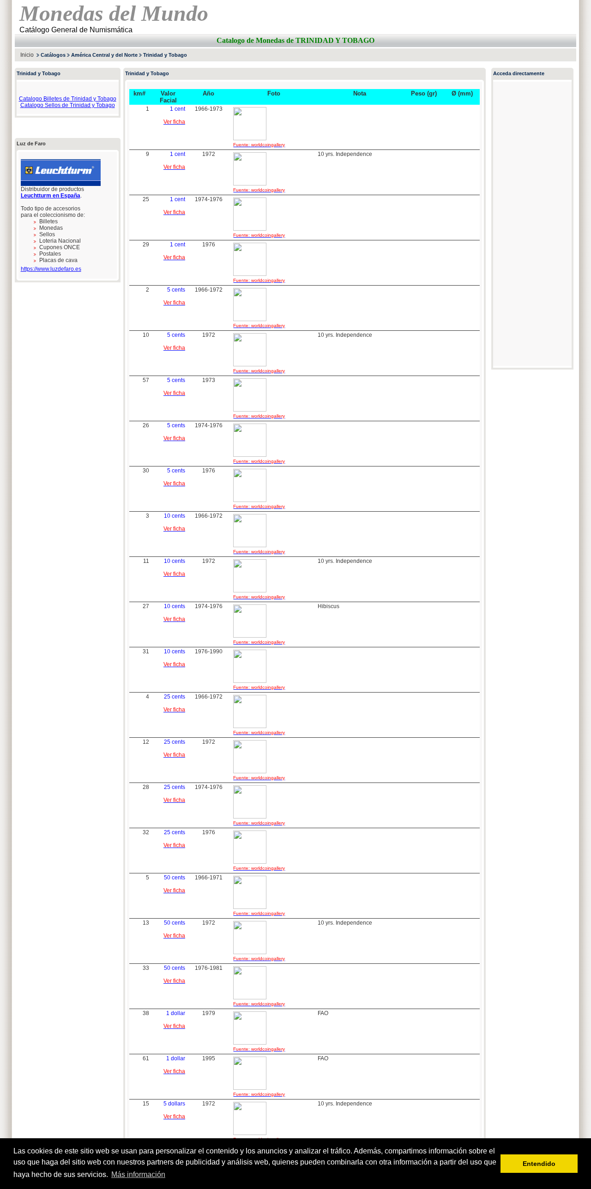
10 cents (174, 516)
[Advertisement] (468, 54)
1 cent (177, 109)
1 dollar (175, 1013)
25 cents (174, 696)
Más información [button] (138, 1174)
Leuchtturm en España (50, 195)
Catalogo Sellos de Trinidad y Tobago (67, 105)
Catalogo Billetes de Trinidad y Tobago (67, 99)
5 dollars (174, 1103)
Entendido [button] (539, 1163)
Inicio (27, 55)
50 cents (174, 877)
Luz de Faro (31, 143)
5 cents (176, 290)
